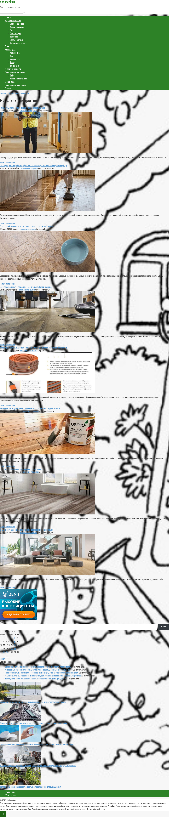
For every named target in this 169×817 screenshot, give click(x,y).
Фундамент (14, 65)
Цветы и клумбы (16, 39)
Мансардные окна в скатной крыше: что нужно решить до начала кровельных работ (38, 670)
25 (4, 652)
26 (7, 652)
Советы (8, 88)
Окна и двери (10, 81)
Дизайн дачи (10, 49)
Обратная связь (11, 795)
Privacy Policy (10, 791)
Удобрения (14, 36)
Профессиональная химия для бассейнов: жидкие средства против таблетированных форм (41, 673)
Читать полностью (7, 162)
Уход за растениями (13, 20)
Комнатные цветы (17, 26)
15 (15, 645)
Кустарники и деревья (18, 43)
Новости (8, 17)
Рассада (13, 30)
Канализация (15, 52)
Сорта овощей (15, 33)
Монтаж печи (15, 59)
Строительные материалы (15, 72)
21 (12, 648)
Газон (7, 46)
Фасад (12, 62)
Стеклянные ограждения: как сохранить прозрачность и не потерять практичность (38, 667)
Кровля (12, 55)
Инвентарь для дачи (13, 68)
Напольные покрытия (28, 110)
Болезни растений (17, 23)
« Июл (2, 659)
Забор (12, 75)
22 (15, 648)
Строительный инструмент (15, 85)
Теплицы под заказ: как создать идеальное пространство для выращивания (35, 679)
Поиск (2, 622)
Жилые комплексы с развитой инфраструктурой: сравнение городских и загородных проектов (43, 676)
